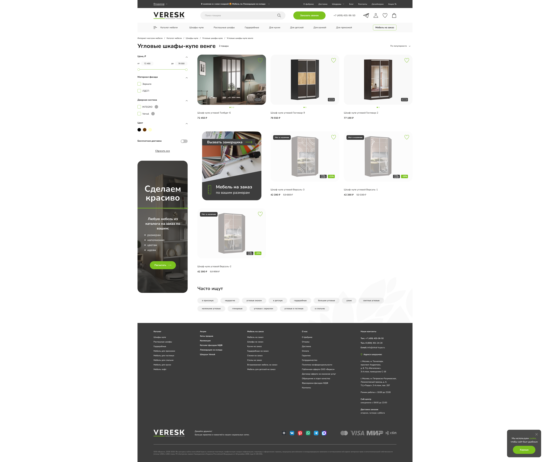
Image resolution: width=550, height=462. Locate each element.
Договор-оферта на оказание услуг (319, 374)
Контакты (362, 4)
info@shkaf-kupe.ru (376, 347)
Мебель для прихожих (164, 351)
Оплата (305, 351)
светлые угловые (371, 300)
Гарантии (306, 355)
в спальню (320, 308)
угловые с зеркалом (263, 308)
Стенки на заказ (255, 355)
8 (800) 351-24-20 (374, 343)
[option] (235, 4)
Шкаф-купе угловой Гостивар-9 (288, 112)
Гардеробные (160, 346)
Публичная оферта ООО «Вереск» (318, 369)
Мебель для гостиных (164, 355)
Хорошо (524, 449)
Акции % (392, 4)
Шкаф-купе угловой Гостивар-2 (361, 112)
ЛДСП (145, 90)
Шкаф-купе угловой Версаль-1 (361, 189)
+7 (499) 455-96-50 (375, 338)
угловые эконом (254, 300)
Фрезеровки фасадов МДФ (315, 383)
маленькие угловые (211, 308)
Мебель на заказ (255, 337)
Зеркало (146, 84)
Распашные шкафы (163, 341)
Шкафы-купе (160, 337)
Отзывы (305, 341)
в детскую (278, 300)
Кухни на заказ (254, 346)
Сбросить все (162, 151)
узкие (349, 300)
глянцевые (237, 308)
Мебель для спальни (163, 360)
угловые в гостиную (293, 308)
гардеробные (300, 300)
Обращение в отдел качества (316, 378)
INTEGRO (147, 107)
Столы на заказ (254, 360)
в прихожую (208, 300)
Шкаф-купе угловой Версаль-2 (214, 266)
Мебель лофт (160, 369)
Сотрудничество (309, 360)
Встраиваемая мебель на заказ (262, 364)
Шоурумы (336, 4)
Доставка (322, 4)
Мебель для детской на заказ (261, 369)
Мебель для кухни (162, 364)
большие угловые (326, 300)
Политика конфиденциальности (317, 364)
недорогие (230, 300)
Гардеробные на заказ (258, 351)
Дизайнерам (378, 4)
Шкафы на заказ (255, 341)
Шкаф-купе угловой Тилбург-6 (214, 112)
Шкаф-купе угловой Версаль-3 (288, 189)
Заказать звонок (309, 15)
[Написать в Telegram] (366, 15)
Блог (351, 4)
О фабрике (308, 4)
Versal (145, 113)
